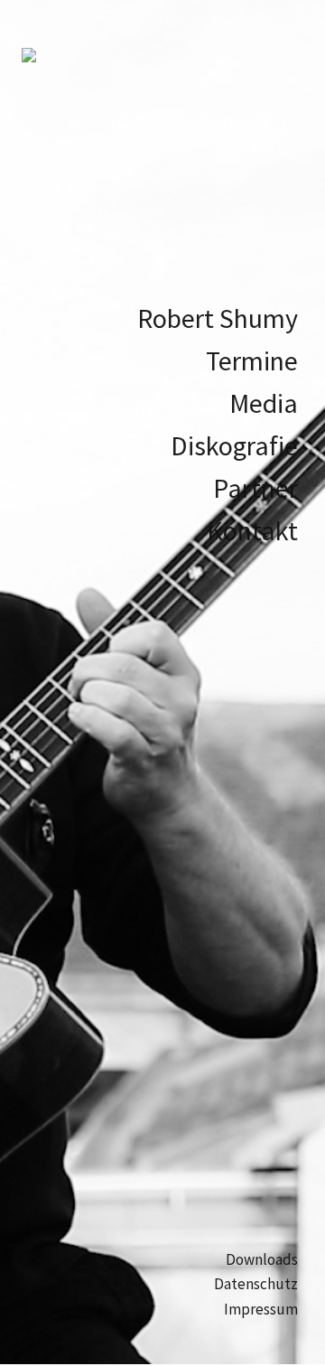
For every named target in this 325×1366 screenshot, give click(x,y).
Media (263, 403)
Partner (255, 488)
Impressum (261, 1309)
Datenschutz (256, 1284)
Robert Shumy (217, 318)
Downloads (262, 1259)
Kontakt (252, 530)
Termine (252, 360)
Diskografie (234, 445)
